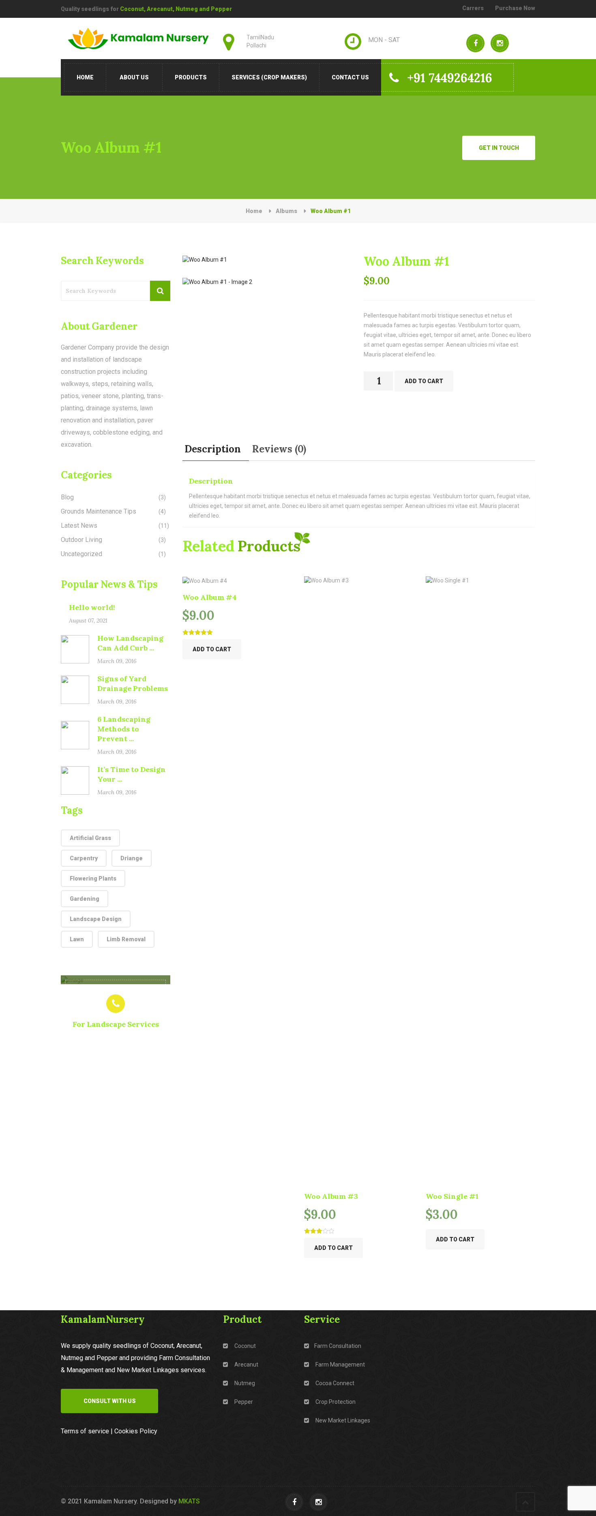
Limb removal (126, 939)
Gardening (84, 899)
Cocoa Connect (334, 1383)
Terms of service (85, 1431)
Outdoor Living (81, 540)
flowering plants (93, 878)
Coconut (244, 1346)
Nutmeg (244, 1383)
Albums (286, 211)
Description (212, 449)
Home (85, 77)
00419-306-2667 (115, 1039)
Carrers (473, 8)
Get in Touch (499, 148)
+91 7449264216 (449, 77)
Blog (67, 497)
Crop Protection (335, 1402)
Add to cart (424, 381)
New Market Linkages (342, 1420)
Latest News (79, 525)
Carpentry (84, 858)
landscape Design (96, 919)
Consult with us (110, 1401)
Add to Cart (212, 649)
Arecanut (245, 1364)
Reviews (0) (279, 449)
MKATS (189, 1501)
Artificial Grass (90, 838)
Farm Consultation (337, 1346)
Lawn (77, 939)
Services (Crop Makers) (269, 77)
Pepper (243, 1402)
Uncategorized (81, 554)
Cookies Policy (135, 1431)
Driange (131, 858)
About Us (134, 77)
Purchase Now (515, 8)
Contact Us (350, 77)
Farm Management (339, 1364)
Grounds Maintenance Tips (98, 511)
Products (191, 77)
